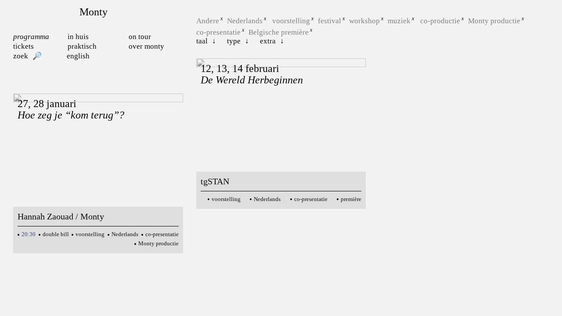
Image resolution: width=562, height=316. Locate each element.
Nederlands (245, 21)
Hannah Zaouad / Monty (61, 216)
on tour (140, 36)
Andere (207, 21)
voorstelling (291, 21)
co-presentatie (218, 32)
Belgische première (279, 32)
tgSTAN (215, 181)
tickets (23, 46)
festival (329, 21)
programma (31, 36)
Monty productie (494, 21)
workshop (364, 21)
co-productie (440, 21)
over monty (146, 46)
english (78, 56)
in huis (78, 36)
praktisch (82, 46)
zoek (20, 56)
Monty (93, 12)
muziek (399, 21)
